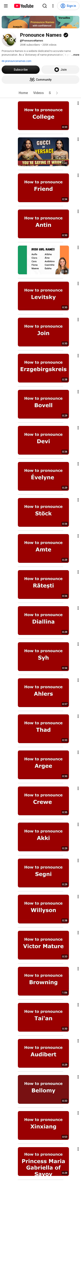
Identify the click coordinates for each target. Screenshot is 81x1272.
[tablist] (40, 93)
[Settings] (52, 5)
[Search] (44, 5)
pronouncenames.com (18, 61)
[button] (57, 93)
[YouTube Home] (23, 6)
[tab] (23, 93)
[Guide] (5, 5)
